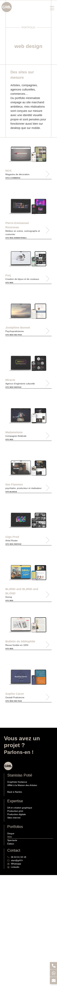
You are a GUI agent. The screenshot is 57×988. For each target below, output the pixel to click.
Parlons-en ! (19, 752)
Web (9, 837)
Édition (10, 843)
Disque (10, 833)
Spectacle (12, 840)
